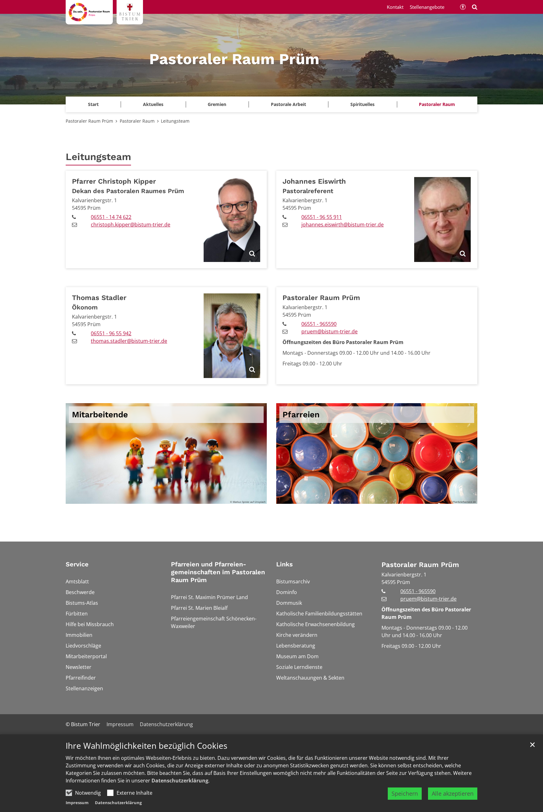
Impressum (77, 802)
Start (93, 104)
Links (284, 564)
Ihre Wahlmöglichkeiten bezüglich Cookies (146, 746)
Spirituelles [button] (362, 104)
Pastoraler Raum (137, 121)
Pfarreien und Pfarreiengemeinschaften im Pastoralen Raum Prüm (218, 572)
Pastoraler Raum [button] (437, 104)
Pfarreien (301, 414)
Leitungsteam (175, 121)
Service (77, 564)
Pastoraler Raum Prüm (89, 121)
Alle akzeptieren (453, 793)
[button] (217, 104)
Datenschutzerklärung (179, 780)
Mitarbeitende (100, 414)
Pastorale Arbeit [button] (288, 104)
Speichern (405, 793)
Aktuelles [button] (153, 104)
